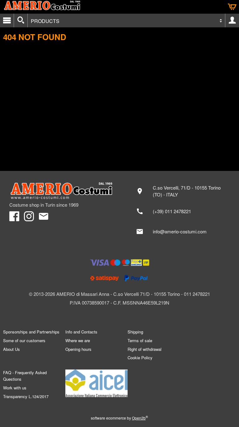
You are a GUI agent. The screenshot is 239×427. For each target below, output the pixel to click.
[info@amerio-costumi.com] (181, 231)
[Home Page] (61, 190)
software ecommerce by (119, 417)
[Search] (20, 20)
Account (232, 20)
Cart (232, 7)
